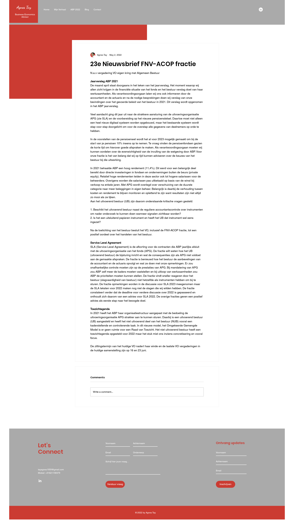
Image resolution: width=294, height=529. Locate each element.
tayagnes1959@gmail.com (51, 469)
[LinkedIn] (261, 10)
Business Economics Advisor (25, 15)
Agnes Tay (24, 7)
